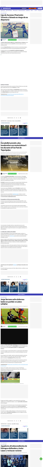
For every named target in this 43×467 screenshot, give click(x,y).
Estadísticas (28, 10)
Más (3, 139)
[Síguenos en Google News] (20, 118)
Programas (39, 10)
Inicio (1, 139)
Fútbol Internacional (21, 10)
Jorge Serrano (9, 423)
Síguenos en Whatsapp (12, 39)
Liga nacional (5, 296)
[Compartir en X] (18, 118)
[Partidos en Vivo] (24, 8)
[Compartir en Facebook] (14, 118)
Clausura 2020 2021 (17, 120)
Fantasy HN (4, 6)
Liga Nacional (3, 10)
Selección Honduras (9, 10)
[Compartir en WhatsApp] (16, 118)
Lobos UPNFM (14, 423)
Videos (32, 10)
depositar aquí (12, 235)
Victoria (13, 120)
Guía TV (36, 10)
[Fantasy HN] (32, 8)
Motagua (17, 423)
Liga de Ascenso (9, 120)
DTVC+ (1, 6)
